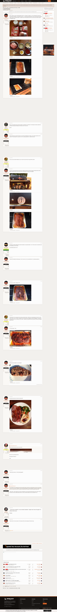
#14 (41, 470)
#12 (41, 396)
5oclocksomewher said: (13, 445)
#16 (41, 507)
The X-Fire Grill (47, 21)
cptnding (39, 576)
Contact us (21, 603)
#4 (41, 157)
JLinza (6, 581)
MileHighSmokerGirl (7, 576)
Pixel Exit (38, 608)
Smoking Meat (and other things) (36, 603)
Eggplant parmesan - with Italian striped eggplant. (12, 580)
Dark (50, 608)
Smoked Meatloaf (7, 575)
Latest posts (46, 11)
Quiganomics (38, 578)
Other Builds (46, 23)
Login (43, 600)
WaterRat (39, 573)
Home (21, 600)
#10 (41, 326)
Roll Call (46, 26)
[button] (16, 1)
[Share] (40, 14)
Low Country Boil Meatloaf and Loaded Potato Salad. (12, 566)
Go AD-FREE (44, 603)
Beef (12, 573)
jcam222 (6, 573)
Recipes (33, 600)
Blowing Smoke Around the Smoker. (15, 581)
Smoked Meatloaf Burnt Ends (12, 564)
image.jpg (11, 37)
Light (47, 608)
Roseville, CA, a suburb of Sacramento (7, 255)
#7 (41, 257)
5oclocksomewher (6, 10)
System (45, 608)
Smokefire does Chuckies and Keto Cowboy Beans (12, 572)
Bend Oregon (7, 324)
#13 (41, 443)
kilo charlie (6, 567)
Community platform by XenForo (28, 608)
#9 (41, 315)
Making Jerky (46, 31)
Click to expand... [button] (26, 452)
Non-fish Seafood (14, 567)
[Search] (53, 1)
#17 (41, 519)
